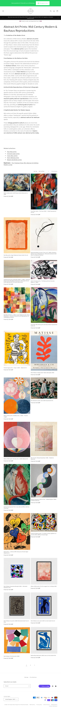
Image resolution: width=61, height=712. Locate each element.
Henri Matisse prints (13, 158)
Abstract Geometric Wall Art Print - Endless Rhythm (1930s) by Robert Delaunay (43, 500)
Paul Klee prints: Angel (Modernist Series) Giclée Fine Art (16, 255)
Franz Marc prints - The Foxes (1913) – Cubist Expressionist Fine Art (43, 212)
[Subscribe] (28, 686)
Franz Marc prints (12, 156)
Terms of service (46, 704)
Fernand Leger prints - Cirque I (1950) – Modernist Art (15, 367)
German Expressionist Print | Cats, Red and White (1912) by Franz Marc (16, 507)
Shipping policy (54, 704)
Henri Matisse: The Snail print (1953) (11, 656)
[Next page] (34, 665)
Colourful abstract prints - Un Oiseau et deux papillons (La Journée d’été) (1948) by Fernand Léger (43, 534)
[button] (3, 11)
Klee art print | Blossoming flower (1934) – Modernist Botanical (42, 458)
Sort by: (35, 171)
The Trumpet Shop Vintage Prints (14, 704)
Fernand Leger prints (13, 153)
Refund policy (32, 704)
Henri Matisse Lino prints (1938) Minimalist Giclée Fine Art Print (16, 621)
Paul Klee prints (12, 151)
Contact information (53, 706)
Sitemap (26, 677)
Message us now (44, 3)
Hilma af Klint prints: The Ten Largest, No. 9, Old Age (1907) (44, 586)
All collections (33, 677)
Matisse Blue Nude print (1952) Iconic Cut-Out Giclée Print (43, 655)
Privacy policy (39, 704)
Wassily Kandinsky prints (14, 160)
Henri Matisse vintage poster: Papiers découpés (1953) (42, 372)
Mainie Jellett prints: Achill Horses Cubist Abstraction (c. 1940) (16, 193)
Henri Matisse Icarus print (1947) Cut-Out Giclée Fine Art (43, 620)
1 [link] (26, 665)
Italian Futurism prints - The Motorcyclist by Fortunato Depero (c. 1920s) (43, 281)
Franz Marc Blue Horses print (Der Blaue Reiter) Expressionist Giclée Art (44, 325)
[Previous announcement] (3, 17)
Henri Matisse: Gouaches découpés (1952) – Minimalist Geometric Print (15, 587)
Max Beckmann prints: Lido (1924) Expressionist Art (42, 400)
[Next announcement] (58, 17)
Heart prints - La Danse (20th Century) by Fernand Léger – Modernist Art (16, 552)
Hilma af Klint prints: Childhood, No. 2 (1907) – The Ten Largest (16, 416)
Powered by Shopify (24, 704)
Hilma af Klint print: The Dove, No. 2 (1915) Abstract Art (16, 458)
